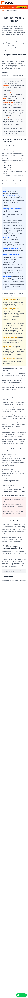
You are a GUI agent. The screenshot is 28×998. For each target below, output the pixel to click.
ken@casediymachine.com (8, 583)
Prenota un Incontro (21, 7)
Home (2, 10)
